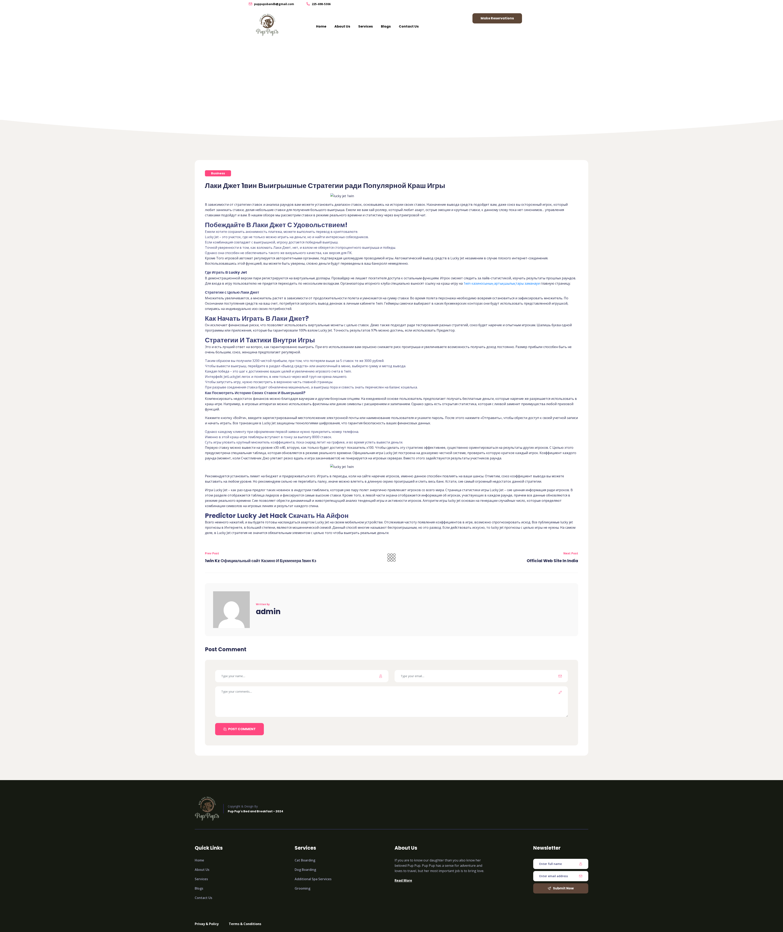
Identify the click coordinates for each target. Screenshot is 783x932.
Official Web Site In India (552, 561)
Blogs (386, 26)
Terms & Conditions (245, 924)
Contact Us (409, 26)
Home (321, 26)
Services (365, 26)
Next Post (570, 553)
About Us (342, 26)
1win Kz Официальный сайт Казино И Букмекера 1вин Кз (260, 561)
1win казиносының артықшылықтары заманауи (501, 283)
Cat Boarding (305, 860)
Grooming (302, 888)
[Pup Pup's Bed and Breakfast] (267, 25)
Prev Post (212, 553)
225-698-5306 (321, 4)
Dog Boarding (305, 869)
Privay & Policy (207, 924)
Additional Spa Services (313, 879)
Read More (403, 880)
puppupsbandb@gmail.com (274, 4)
